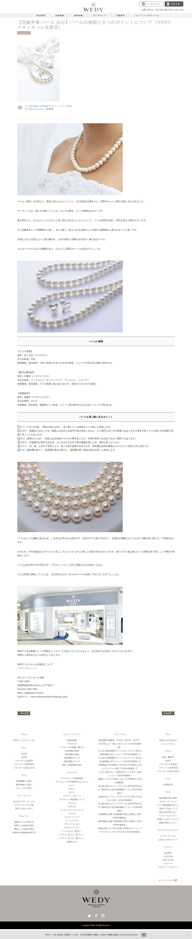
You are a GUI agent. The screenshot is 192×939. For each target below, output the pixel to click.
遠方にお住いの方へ (24, 808)
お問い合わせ (168, 860)
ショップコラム (168, 743)
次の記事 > (168, 713)
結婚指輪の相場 (72, 751)
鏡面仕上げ (72, 841)
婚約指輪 (78, 15)
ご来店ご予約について (168, 808)
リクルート (168, 863)
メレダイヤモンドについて (72, 810)
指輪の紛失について (168, 822)
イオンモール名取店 (24, 760)
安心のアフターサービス (24, 801)
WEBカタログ (153, 4)
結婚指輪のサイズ (72, 758)
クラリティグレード (72, 796)
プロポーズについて (168, 801)
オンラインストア (167, 880)
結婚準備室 (72, 740)
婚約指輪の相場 (72, 754)
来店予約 (175, 4)
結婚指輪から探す (24, 781)
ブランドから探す (24, 788)
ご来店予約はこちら (27, 668)
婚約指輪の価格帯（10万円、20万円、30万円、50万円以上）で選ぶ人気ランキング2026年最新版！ (120, 743)
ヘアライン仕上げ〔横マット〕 (72, 838)
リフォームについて (168, 815)
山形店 (24, 757)
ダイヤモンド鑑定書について (72, 799)
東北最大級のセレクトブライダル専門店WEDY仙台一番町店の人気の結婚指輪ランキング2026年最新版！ (120, 789)
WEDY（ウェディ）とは (24, 740)
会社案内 (168, 853)
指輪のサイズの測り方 (24, 822)
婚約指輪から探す (24, 784)
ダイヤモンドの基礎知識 (72, 778)
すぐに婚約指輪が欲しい (168, 805)
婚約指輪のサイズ (72, 761)
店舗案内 (120, 15)
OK (144, 935)
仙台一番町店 (168, 757)
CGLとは (72, 803)
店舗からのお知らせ (168, 740)
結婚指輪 (59, 15)
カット (72, 785)
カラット (72, 789)
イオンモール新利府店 (24, 764)
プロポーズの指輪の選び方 (72, 747)
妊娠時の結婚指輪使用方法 (24, 832)
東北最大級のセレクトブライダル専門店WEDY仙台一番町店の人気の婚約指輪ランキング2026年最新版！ (120, 807)
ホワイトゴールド (72, 827)
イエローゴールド (72, 817)
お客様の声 (168, 784)
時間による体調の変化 (24, 825)
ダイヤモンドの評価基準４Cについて (72, 782)
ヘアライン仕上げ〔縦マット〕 (72, 834)
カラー (72, 792)
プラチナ (72, 813)
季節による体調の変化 (24, 829)
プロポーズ (72, 743)
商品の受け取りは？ (168, 812)
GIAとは (72, 806)
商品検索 (41, 15)
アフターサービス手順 (24, 805)
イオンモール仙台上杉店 (24, 767)
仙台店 (24, 753)
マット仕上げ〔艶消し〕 (72, 831)
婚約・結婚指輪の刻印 (72, 765)
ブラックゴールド (72, 824)
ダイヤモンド (99, 15)
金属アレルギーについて (168, 819)
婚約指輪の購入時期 (168, 798)
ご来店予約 (168, 856)
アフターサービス (168, 836)
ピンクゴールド (72, 820)
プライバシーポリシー (168, 867)
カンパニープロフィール (147, 15)
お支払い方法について (168, 839)
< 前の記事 (24, 713)
